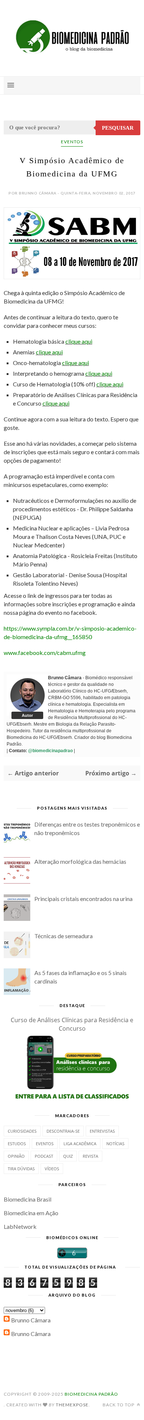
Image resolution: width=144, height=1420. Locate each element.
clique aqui (78, 341)
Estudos (17, 1143)
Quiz (68, 1156)
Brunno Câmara (31, 1319)
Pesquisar (118, 128)
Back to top (119, 1404)
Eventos (72, 141)
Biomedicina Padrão (91, 1394)
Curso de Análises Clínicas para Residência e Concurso (72, 1024)
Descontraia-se (63, 1131)
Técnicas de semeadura (63, 935)
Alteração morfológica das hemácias (80, 861)
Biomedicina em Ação (31, 1212)
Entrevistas (102, 1131)
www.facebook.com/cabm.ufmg (45, 652)
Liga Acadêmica (80, 1143)
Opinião (16, 1156)
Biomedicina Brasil (27, 1199)
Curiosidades (22, 1131)
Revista (90, 1156)
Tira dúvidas (21, 1168)
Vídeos (52, 1168)
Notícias (115, 1143)
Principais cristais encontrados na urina (83, 898)
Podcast (44, 1156)
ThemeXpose (72, 1404)
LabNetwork (20, 1226)
